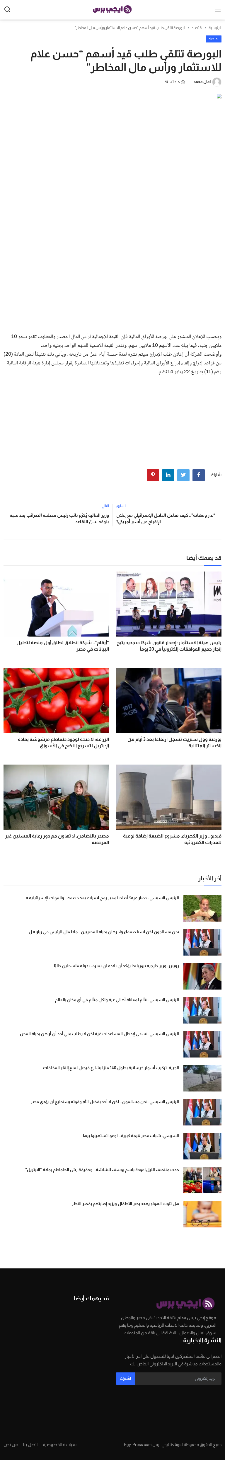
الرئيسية (215, 27)
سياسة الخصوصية (59, 1444)
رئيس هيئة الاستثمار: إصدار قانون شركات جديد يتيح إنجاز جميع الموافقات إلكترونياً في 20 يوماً (169, 645)
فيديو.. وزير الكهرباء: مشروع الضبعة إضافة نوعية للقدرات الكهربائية (172, 839)
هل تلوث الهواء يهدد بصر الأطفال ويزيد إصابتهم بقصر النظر (125, 1203)
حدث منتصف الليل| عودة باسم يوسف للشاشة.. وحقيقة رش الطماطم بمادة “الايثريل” (102, 1169)
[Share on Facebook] (198, 475)
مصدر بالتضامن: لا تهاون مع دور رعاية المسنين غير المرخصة (57, 839)
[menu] (217, 9)
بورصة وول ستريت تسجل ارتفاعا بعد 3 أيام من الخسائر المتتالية (174, 742)
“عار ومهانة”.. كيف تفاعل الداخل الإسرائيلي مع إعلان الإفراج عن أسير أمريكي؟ (165, 518)
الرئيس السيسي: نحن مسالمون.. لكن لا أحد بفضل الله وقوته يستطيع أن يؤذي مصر (105, 1101)
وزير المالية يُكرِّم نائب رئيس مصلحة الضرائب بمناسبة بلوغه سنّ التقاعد (59, 518)
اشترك (125, 1378)
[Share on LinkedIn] (168, 475)
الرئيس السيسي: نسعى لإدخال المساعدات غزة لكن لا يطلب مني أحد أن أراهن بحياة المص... (97, 1033)
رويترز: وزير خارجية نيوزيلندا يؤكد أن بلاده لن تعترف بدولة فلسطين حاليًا (116, 965)
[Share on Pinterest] (153, 475)
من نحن (11, 1444)
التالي (105, 506)
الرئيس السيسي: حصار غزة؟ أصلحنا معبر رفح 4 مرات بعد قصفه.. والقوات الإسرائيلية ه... (100, 898)
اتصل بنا (30, 1444)
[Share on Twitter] (183, 475)
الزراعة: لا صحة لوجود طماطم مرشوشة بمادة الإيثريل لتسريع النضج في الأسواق (63, 742)
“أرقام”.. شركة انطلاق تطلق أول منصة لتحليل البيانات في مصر (62, 645)
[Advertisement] (112, 284)
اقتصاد (197, 27)
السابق (121, 506)
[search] (7, 9)
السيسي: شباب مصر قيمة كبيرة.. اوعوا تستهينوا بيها (131, 1135)
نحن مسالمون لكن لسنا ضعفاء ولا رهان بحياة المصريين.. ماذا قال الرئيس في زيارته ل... (102, 931)
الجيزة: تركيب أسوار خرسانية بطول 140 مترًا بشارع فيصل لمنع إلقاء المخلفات (111, 1067)
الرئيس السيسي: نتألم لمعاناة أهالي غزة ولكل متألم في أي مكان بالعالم (117, 999)
